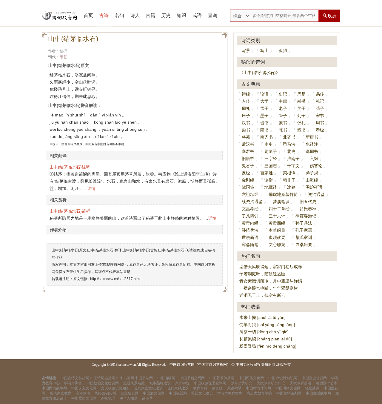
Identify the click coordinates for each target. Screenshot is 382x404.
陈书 (283, 130)
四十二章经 (279, 208)
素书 (283, 122)
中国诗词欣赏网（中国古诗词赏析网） (200, 364)
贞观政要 (277, 237)
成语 (197, 15)
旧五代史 (308, 201)
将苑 (246, 137)
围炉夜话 (314, 187)
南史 (268, 144)
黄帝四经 (277, 223)
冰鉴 (291, 187)
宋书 (320, 115)
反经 (246, 172)
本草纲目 (277, 230)
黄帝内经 (250, 223)
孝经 (320, 130)
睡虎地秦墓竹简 (283, 194)
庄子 (246, 115)
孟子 (264, 108)
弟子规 (312, 172)
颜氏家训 (303, 237)
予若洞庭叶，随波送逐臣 (262, 273)
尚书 (301, 101)
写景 (246, 50)
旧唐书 (248, 158)
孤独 (283, 50)
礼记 (320, 101)
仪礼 (301, 122)
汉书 (246, 122)
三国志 (270, 165)
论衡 (268, 180)
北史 (291, 151)
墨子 (264, 115)
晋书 (264, 122)
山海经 (312, 180)
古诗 (104, 15)
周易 (301, 94)
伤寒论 (316, 165)
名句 (119, 15)
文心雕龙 (277, 244)
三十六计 (277, 215)
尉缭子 (270, 151)
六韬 (314, 158)
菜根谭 (289, 172)
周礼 (246, 108)
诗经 (246, 94)
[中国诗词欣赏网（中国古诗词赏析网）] (60, 16)
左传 (246, 101)
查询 (212, 15)
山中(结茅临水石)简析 (70, 211)
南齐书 (266, 137)
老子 (283, 108)
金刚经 (248, 180)
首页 (88, 15)
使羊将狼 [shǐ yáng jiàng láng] (267, 324)
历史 (166, 15)
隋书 (264, 130)
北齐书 (289, 137)
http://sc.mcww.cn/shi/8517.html (115, 279)
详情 (91, 188)
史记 (283, 94)
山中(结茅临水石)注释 (70, 167)
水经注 (312, 144)
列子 (301, 115)
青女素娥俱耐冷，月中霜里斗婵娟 (270, 281)
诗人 (135, 15)
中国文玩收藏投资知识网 (255, 364)
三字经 (270, 158)
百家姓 (266, 172)
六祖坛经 (250, 194)
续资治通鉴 (252, 201)
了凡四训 (250, 215)
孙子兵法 (303, 223)
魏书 (301, 130)
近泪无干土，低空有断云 (262, 295)
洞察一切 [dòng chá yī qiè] (264, 331)
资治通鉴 (316, 194)
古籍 (150, 15)
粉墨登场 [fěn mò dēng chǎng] (267, 346)
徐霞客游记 (305, 215)
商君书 (248, 151)
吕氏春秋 (308, 208)
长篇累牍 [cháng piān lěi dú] (265, 339)
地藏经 (270, 187)
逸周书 (312, 151)
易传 (320, 94)
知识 (181, 15)
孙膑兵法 (250, 230)
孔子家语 (303, 230)
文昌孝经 (250, 208)
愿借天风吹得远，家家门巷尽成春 (270, 266)
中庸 (283, 101)
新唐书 (312, 137)
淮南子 (293, 158)
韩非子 (289, 180)
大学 (264, 101)
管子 (283, 115)
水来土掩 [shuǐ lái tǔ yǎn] (262, 317)
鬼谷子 (248, 165)
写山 (264, 50)
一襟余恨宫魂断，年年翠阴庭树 (268, 288)
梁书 (246, 130)
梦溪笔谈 (281, 201)
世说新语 (250, 237)
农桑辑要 (303, 244)
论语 (264, 94)
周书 (320, 122)
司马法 (289, 144)
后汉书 (248, 144)
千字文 (293, 165)
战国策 (248, 187)
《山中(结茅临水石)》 (259, 72)
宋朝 (63, 57)
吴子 (301, 108)
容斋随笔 (250, 244)
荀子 (320, 108)
